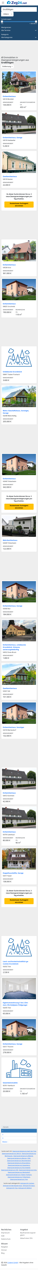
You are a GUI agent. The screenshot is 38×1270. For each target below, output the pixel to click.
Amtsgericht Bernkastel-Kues (12, 1186)
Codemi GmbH (12, 1262)
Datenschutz (6, 1239)
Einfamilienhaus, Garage (12, 137)
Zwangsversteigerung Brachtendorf (18, 1161)
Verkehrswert (6, 19)
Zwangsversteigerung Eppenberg (19, 1165)
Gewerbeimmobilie (10, 1083)
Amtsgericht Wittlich (25, 1188)
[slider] (2, 21)
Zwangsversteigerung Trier (19, 1179)
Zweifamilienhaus (10, 176)
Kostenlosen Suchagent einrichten (19, 204)
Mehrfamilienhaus (10, 540)
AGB (2, 1236)
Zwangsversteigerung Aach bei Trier (24, 1151)
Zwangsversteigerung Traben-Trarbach (19, 1175)
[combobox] (19, 9)
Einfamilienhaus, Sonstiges (13, 727)
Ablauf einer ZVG (26, 1238)
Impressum (5, 1233)
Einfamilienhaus (9, 96)
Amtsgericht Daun (29, 1186)
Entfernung (6, 66)
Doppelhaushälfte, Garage (13, 873)
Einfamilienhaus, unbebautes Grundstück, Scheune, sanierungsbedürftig (14, 647)
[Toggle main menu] (3, 3)
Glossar (4, 1250)
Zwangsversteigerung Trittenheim (19, 1177)
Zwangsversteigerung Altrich (11, 1153)
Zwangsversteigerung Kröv (27, 1170)
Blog (2, 1253)
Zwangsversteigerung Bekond (23, 1156)
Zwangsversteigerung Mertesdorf (19, 1172)
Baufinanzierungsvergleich (28, 1234)
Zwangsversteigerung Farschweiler (18, 1168)
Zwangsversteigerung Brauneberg (19, 1163)
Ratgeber (4, 1247)
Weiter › (5, 1142)
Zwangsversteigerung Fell (9, 1170)
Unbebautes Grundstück (12, 372)
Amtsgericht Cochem (27, 1183)
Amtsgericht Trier (12, 1188)
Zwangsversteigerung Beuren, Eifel (18, 1158)
